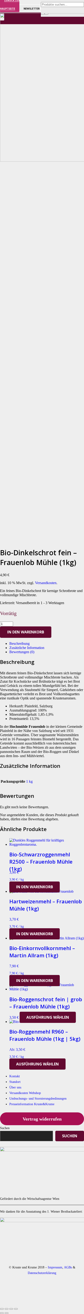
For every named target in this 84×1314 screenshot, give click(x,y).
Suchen (5, 1128)
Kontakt (14, 1076)
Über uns (15, 1087)
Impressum (55, 1267)
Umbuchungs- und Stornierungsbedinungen (37, 1099)
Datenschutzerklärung (42, 1273)
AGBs (68, 1267)
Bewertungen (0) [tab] (21, 652)
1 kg (29, 781)
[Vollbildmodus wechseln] (6, 1309)
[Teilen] (11, 1309)
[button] (34, 887)
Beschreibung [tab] (19, 643)
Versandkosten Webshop (25, 1093)
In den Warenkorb (25, 632)
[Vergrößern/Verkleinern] (2, 1309)
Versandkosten (45, 583)
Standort (15, 1082)
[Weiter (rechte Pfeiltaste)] (6, 1313)
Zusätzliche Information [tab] (26, 648)
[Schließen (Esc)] (16, 1309)
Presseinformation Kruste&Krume (31, 1104)
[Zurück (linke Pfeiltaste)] (2, 1313)
